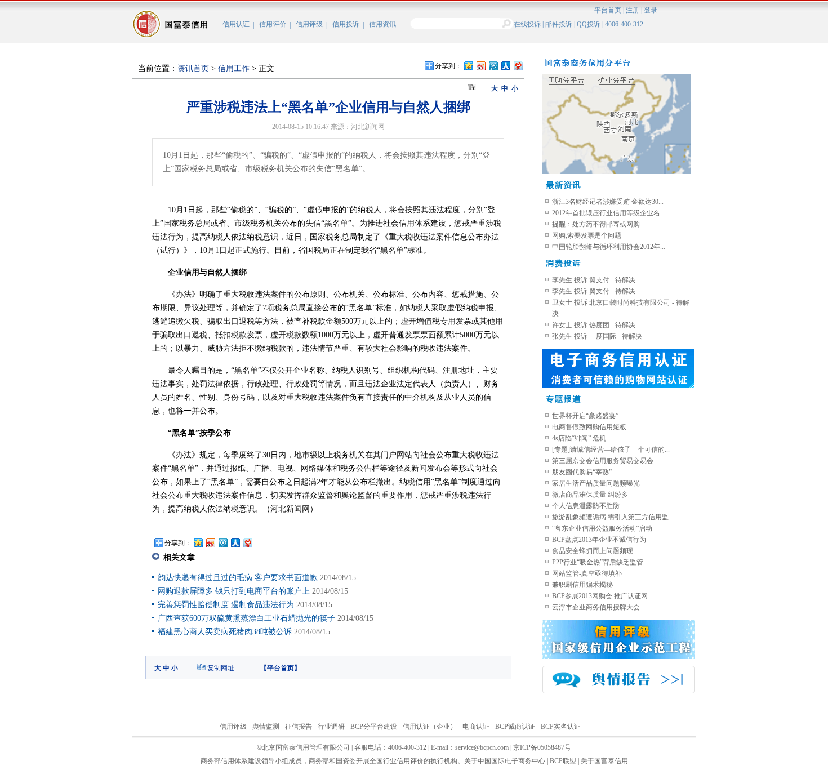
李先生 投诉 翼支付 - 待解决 (593, 280)
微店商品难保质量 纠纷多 (590, 494)
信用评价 (272, 24)
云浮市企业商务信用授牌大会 (596, 607)
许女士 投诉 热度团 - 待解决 (593, 325)
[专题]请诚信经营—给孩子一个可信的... (611, 449)
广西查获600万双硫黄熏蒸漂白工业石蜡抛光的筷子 (246, 618)
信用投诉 (345, 24)
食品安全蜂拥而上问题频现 (592, 551)
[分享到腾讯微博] (493, 66)
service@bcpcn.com (482, 747)
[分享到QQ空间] (468, 66)
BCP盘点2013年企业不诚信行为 (599, 540)
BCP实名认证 (561, 727)
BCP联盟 (563, 761)
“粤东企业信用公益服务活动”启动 (602, 528)
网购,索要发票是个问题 (586, 235)
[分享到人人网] (505, 66)
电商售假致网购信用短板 (589, 427)
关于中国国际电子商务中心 (504, 761)
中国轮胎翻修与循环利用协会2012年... (608, 247)
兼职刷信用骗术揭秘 (582, 585)
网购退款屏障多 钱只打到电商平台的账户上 (234, 591)
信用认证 (236, 24)
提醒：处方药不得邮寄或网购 (596, 224)
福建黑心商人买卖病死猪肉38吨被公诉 (225, 631)
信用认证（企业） (430, 727)
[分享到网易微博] (517, 66)
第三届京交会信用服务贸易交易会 (602, 461)
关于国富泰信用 (604, 761)
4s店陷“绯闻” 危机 (579, 438)
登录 (650, 10)
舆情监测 (265, 727)
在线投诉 (527, 24)
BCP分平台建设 (373, 727)
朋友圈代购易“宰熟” (582, 472)
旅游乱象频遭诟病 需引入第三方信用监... (613, 517)
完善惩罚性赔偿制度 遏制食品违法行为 (226, 604)
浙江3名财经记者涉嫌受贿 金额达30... (608, 202)
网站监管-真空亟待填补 (587, 573)
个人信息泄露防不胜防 (586, 506)
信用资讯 (382, 24)
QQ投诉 (588, 24)
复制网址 (220, 668)
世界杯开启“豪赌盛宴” (585, 416)
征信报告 (298, 727)
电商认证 (475, 727)
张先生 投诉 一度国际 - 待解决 (597, 336)
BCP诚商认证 (515, 727)
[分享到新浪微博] (480, 66)
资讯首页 (193, 68)
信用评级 (309, 24)
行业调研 (331, 727)
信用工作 (234, 68)
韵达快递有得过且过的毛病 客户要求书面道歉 (238, 577)
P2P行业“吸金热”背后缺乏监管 (597, 562)
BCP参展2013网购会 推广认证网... (602, 596)
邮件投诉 (558, 24)
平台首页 (607, 10)
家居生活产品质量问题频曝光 (596, 483)
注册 (632, 10)
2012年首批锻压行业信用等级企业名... (608, 213)
